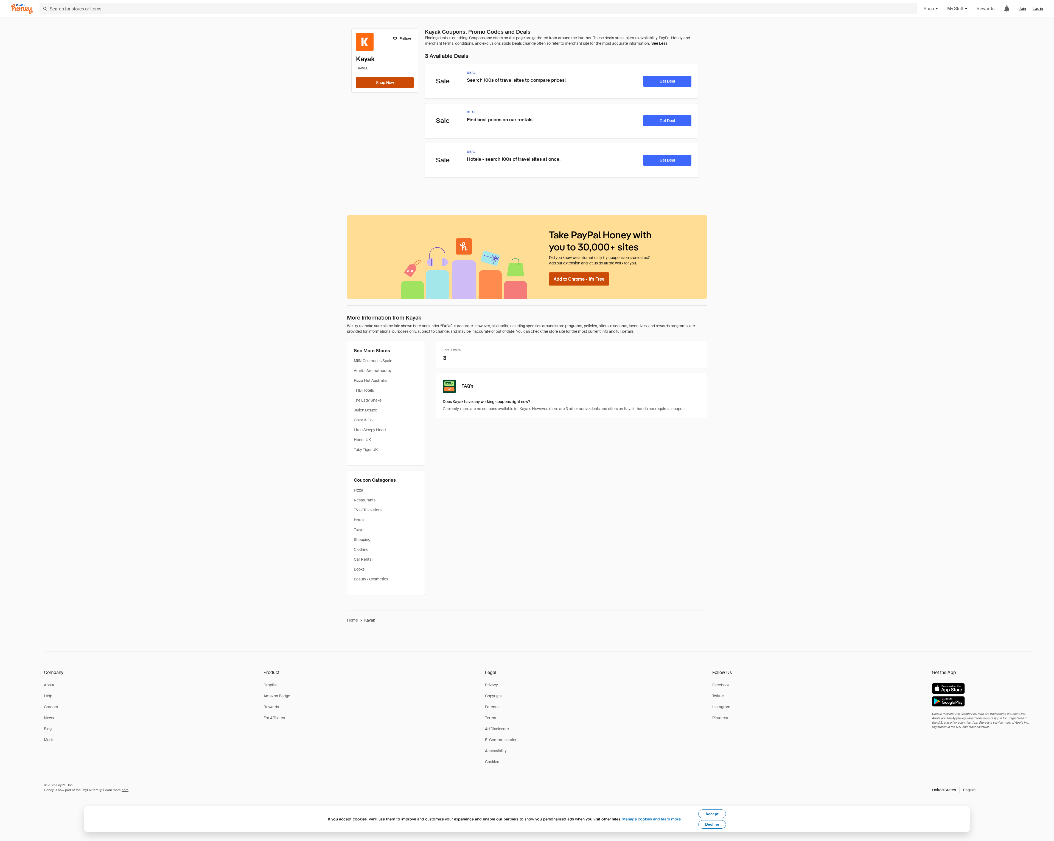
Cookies (492, 761)
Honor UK (362, 439)
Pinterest (720, 717)
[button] (953, 790)
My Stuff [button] (955, 9)
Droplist (270, 684)
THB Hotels (364, 390)
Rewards (985, 9)
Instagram (721, 706)
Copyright (493, 695)
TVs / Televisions (368, 509)
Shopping (362, 539)
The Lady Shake (368, 400)
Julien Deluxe (365, 410)
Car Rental (363, 559)
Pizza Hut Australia (370, 380)
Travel (359, 529)
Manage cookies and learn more (651, 819)
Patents (491, 706)
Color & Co (363, 419)
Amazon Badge (277, 695)
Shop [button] (929, 9)
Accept (712, 814)
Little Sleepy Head (370, 429)
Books (359, 569)
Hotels (359, 519)
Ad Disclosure (497, 728)
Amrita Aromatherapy (373, 370)
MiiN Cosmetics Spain (373, 360)
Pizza (358, 490)
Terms (490, 717)
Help (48, 695)
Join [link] (1022, 8)
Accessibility (496, 750)
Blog (48, 728)
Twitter (718, 695)
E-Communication (501, 739)
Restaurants (364, 500)
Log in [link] (1038, 8)
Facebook (721, 684)
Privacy (491, 684)
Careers (51, 706)
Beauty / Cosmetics (371, 579)
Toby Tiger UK (366, 449)
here (125, 790)
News (49, 717)
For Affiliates (274, 717)
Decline (712, 824)
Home (352, 620)
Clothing (361, 549)
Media (49, 739)
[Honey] (22, 9)
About (49, 684)
